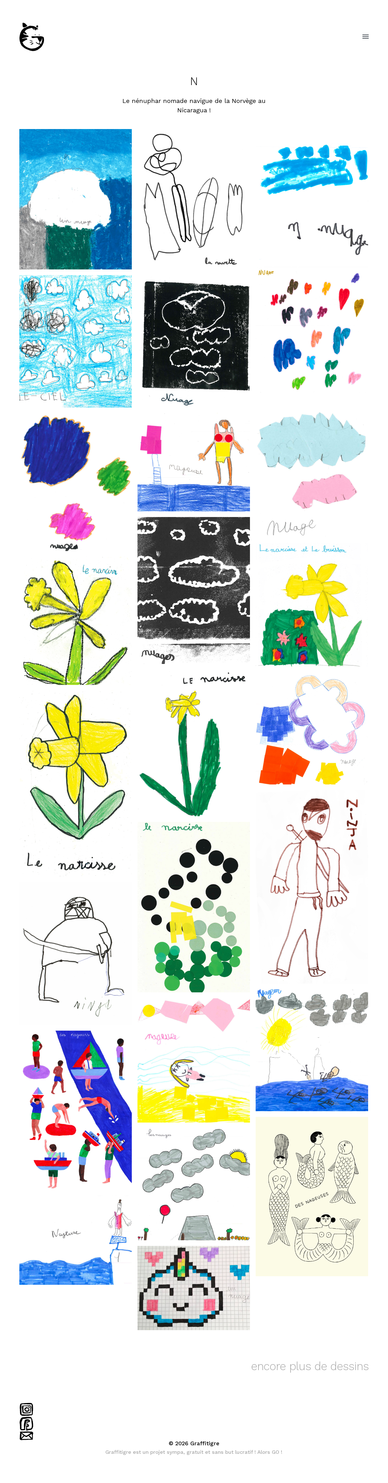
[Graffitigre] (182, 37)
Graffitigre (204, 1443)
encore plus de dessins (310, 1366)
